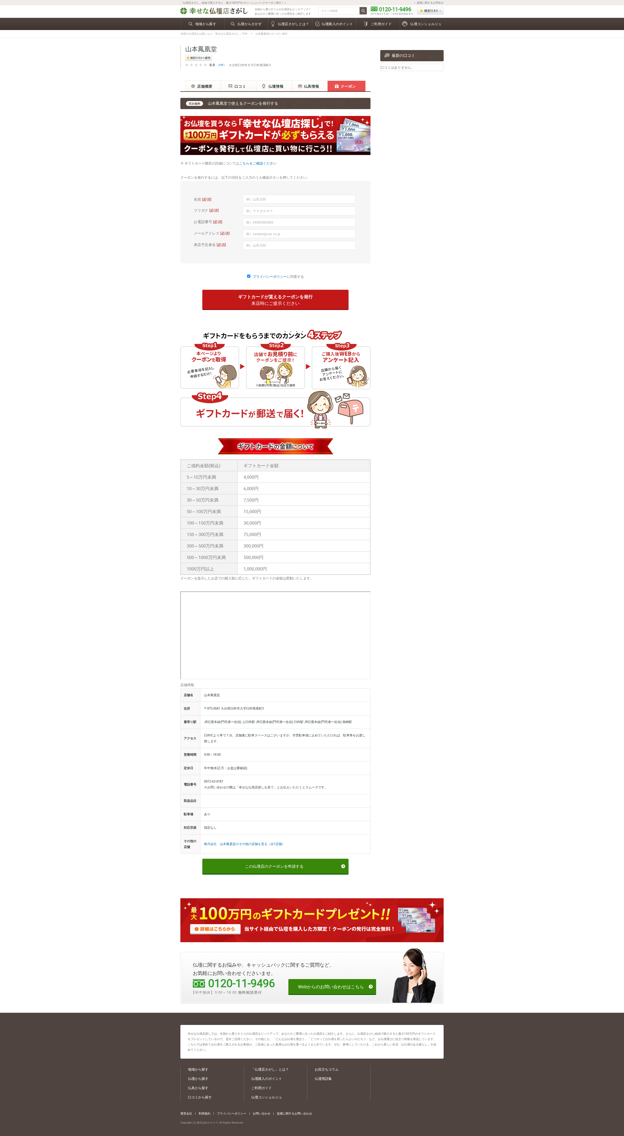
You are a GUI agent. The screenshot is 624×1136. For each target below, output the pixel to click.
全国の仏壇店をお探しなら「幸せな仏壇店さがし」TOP (213, 33)
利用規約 (204, 1113)
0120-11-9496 (395, 9)
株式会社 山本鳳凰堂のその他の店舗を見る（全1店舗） (244, 844)
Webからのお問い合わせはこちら (331, 987)
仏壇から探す (198, 1078)
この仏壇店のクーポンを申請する (274, 866)
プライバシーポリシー (270, 276)
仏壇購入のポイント (266, 1078)
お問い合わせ (261, 1113)
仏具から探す (198, 1087)
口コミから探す (200, 1097)
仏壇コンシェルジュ (266, 1097)
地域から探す (198, 1069)
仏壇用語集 (323, 1078)
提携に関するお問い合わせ (294, 1113)
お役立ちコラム (327, 1069)
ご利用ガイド (261, 1087)
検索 (363, 10)
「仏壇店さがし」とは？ (270, 1069)
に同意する (278, 276)
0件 (221, 65)
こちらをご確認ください (258, 163)
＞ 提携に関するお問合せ (428, 2)
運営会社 (186, 1113)
